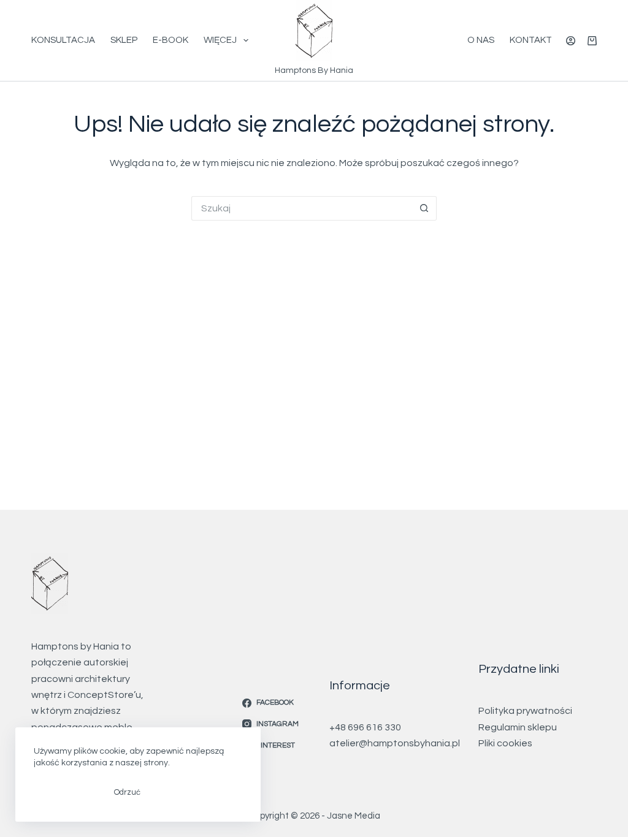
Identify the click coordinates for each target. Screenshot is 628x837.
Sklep (123, 40)
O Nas (480, 40)
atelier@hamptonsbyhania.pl (394, 743)
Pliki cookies (505, 743)
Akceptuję (64, 792)
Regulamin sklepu (517, 727)
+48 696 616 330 (365, 727)
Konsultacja (63, 40)
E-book (170, 40)
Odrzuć (127, 792)
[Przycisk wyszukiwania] (424, 208)
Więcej (220, 40)
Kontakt (531, 40)
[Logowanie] (570, 40)
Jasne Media (353, 815)
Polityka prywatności (525, 711)
